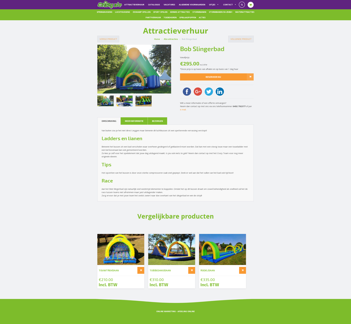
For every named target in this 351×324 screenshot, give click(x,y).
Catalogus (154, 4)
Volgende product (240, 39)
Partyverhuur (153, 17)
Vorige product (108, 39)
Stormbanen (199, 12)
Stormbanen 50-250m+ (221, 12)
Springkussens (104, 12)
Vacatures (169, 4)
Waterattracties (244, 12)
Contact (228, 4)
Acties (202, 17)
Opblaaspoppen (187, 17)
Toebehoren (170, 17)
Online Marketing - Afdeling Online (175, 311)
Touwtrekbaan (109, 270)
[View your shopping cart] (251, 5)
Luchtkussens (122, 12)
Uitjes (212, 4)
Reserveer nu (213, 77)
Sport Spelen (160, 12)
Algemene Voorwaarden (192, 4)
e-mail (183, 109)
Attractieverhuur (134, 4)
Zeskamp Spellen (142, 12)
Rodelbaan (207, 270)
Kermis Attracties (180, 12)
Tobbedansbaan (160, 270)
